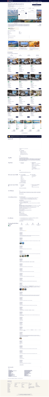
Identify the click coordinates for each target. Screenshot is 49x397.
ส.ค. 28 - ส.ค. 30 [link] (37, 55)
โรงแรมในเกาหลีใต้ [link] (8, 386)
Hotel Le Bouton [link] (10, 372)
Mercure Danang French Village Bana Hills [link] (13, 370)
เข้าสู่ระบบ (37, 4)
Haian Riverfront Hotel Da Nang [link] (12, 374)
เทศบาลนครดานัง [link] (12, 378)
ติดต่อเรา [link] (15, 385)
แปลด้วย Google (21, 229)
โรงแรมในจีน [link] (8, 388)
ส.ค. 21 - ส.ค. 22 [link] (11, 55)
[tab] (9, 368)
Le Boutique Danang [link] (26, 375)
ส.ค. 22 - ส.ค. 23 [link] (20, 55)
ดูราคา (17, 88)
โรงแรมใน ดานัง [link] (16, 378)
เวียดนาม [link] (10, 378)
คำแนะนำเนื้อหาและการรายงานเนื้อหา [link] (31, 386)
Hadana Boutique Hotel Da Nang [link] (12, 375)
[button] (21, 13)
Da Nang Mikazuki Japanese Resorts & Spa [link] (13, 376)
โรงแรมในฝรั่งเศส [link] (8, 389)
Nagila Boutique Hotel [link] (26, 374)
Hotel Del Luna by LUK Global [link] (27, 371)
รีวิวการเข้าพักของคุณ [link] (16, 386)
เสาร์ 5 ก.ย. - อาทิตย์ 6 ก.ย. (22, 8)
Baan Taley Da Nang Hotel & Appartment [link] (28, 370)
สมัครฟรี (40, 136)
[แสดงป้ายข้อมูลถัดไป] (41, 126)
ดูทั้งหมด (8, 34)
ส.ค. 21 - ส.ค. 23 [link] (28, 55)
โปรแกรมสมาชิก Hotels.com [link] (38, 386)
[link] (36, 8)
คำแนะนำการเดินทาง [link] (37, 385)
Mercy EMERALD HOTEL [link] (11, 371)
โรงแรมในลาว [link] (8, 387)
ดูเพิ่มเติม (20, 170)
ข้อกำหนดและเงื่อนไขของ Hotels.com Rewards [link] (31, 387)
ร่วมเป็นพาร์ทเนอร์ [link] (23, 384)
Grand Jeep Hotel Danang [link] (26, 372)
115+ (40, 21)
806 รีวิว (9, 226)
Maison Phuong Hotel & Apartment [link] (27, 373)
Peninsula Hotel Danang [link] (11, 373)
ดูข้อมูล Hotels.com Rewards (37, 6)
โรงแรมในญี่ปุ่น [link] (8, 385)
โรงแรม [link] (8, 378)
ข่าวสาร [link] (22, 385)
